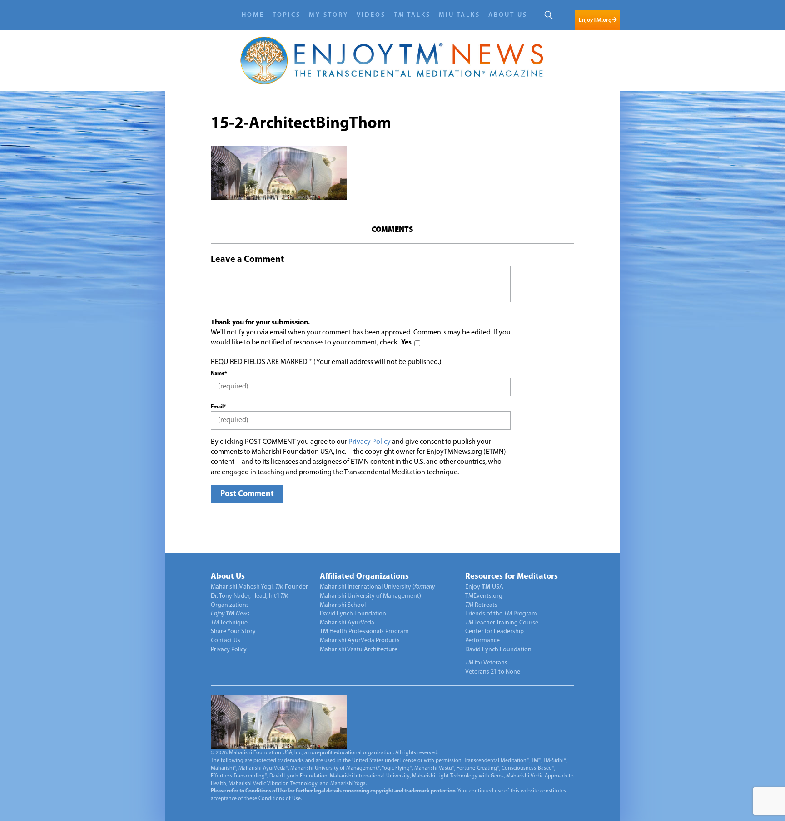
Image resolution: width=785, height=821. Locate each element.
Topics (287, 15)
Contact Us (225, 640)
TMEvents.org (483, 596)
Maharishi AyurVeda (347, 622)
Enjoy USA (484, 587)
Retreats (481, 605)
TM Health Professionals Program (364, 631)
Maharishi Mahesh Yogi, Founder (259, 587)
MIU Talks (459, 15)
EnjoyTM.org (595, 20)
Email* (218, 407)
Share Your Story (233, 631)
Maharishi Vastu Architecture (358, 649)
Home (253, 15)
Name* (219, 373)
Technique (229, 622)
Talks (412, 15)
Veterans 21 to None (492, 672)
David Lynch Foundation (353, 613)
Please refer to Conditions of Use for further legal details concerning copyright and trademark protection (333, 791)
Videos (371, 15)
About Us (507, 15)
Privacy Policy (369, 442)
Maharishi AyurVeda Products (360, 640)
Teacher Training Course (501, 622)
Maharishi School (343, 605)
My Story (328, 15)
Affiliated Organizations (364, 577)
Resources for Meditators (511, 577)
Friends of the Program (501, 613)
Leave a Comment (247, 259)
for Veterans (486, 662)
